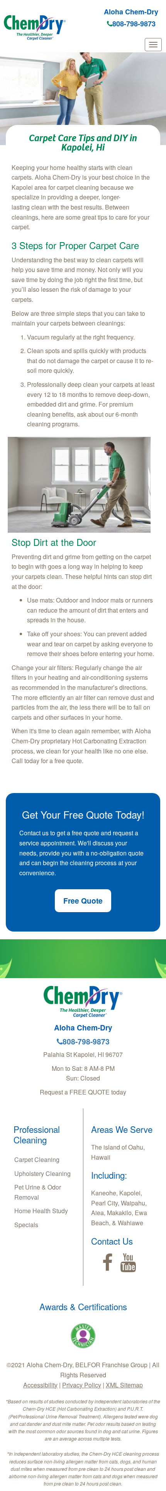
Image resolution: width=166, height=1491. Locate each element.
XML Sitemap (124, 1384)
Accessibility (40, 1384)
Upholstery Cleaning (42, 1173)
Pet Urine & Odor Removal (37, 1192)
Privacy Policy (81, 1384)
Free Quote (83, 900)
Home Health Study (41, 1210)
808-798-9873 (134, 24)
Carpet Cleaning (36, 1159)
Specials (26, 1224)
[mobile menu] (153, 44)
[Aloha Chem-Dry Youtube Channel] (128, 1263)
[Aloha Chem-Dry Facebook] (107, 1263)
